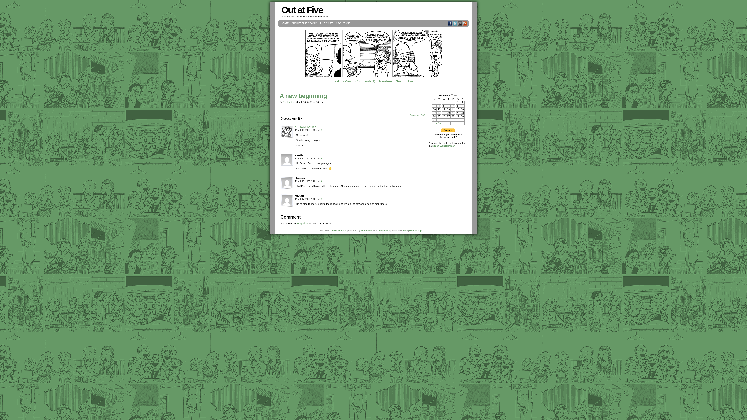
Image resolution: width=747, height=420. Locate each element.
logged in (302, 223)
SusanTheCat (305, 127)
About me (343, 23)
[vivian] (287, 200)
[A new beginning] (373, 76)
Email (460, 23)
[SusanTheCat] (287, 136)
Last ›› (412, 81)
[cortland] (287, 160)
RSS (464, 23)
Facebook (450, 23)
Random (385, 81)
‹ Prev (347, 81)
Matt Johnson (339, 230)
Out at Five (302, 10)
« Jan (439, 123)
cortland (287, 102)
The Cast (326, 23)
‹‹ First (334, 81)
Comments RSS (417, 115)
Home (285, 23)
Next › (400, 81)
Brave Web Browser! (444, 146)
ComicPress (384, 230)
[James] (287, 183)
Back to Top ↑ (416, 230)
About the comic (304, 23)
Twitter (455, 23)
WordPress (366, 230)
